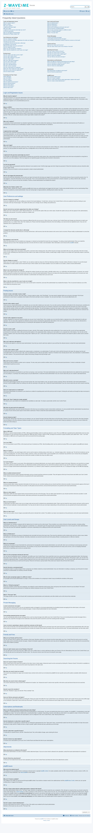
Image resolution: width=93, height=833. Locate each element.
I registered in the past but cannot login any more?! (14, 29)
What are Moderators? (52, 24)
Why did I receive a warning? (9, 65)
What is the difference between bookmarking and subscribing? (61, 61)
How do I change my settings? (10, 38)
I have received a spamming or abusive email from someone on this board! (63, 40)
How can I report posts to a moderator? (12, 67)
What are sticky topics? (8, 84)
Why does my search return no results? (56, 52)
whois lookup (20, 791)
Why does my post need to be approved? (12, 70)
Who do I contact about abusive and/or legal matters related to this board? (63, 79)
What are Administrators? (52, 22)
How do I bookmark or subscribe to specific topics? (58, 62)
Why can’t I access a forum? (9, 63)
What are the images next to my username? (13, 45)
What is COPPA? (7, 24)
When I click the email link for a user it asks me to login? (15, 50)
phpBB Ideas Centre (70, 780)
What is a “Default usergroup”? (54, 31)
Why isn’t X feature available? (53, 78)
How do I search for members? (54, 55)
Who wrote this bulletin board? (53, 76)
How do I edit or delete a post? (10, 56)
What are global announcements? (10, 81)
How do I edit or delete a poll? (9, 61)
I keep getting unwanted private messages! (56, 38)
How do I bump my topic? (9, 71)
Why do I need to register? (9, 22)
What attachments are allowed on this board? (57, 70)
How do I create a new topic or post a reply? (13, 54)
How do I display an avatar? (9, 47)
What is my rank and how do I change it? (12, 48)
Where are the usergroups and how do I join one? (58, 27)
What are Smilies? (7, 79)
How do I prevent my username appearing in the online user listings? (18, 40)
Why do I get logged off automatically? (11, 32)
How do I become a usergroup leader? (55, 28)
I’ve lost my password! (8, 31)
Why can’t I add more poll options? (11, 60)
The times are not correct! (9, 41)
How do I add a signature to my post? (11, 57)
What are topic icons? (8, 87)
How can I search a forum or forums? (55, 51)
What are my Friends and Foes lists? (55, 45)
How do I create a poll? (8, 59)
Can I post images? (7, 80)
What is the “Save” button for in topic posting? (13, 68)
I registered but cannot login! (9, 27)
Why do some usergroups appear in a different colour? (59, 29)
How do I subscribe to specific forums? (55, 64)
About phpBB (24, 772)
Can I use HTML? (7, 77)
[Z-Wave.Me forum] (16, 6)
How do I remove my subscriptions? (55, 65)
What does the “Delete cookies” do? (11, 34)
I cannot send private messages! (54, 37)
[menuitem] (12, 11)
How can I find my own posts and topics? (56, 56)
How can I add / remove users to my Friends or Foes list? (60, 46)
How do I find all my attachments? (54, 71)
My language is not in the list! (9, 44)
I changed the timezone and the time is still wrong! (14, 43)
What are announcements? (9, 83)
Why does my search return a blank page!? (56, 54)
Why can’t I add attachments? (10, 64)
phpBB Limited (44, 771)
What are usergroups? (52, 25)
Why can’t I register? (8, 25)
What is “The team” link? (52, 32)
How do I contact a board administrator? (56, 80)
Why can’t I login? (7, 28)
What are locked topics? (8, 86)
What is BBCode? (7, 76)
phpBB (71, 242)
